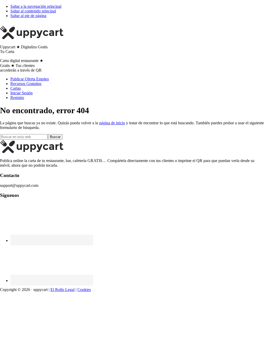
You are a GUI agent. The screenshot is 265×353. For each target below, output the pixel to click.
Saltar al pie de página (28, 15)
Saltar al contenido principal (33, 11)
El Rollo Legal (62, 289)
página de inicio (112, 123)
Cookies (84, 289)
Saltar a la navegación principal (35, 6)
